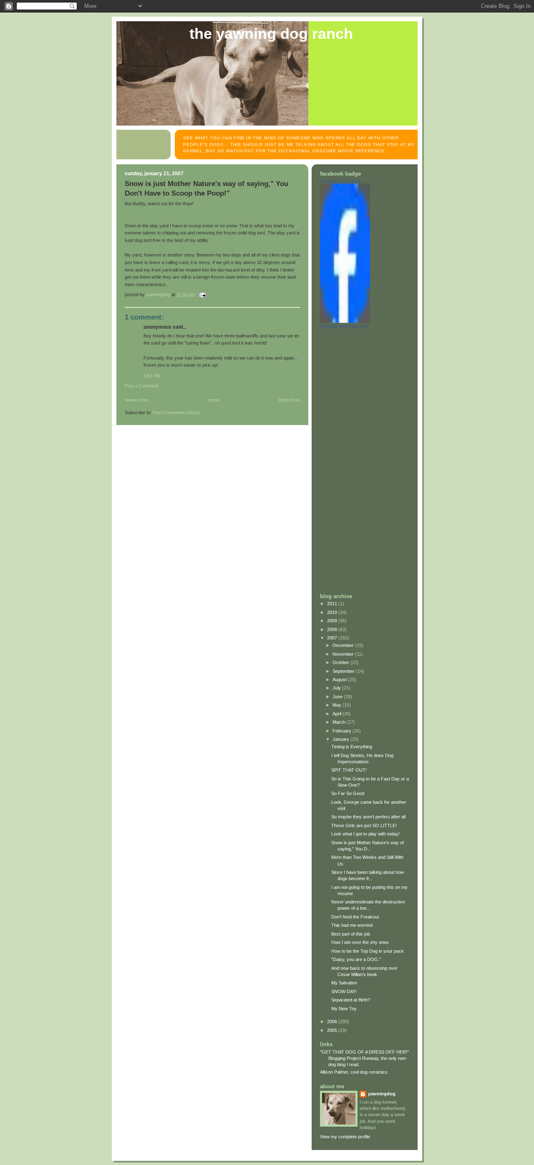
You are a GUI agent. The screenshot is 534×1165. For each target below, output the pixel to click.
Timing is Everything (351, 746)
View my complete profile (345, 1136)
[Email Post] (202, 294)
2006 (332, 1021)
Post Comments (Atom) (176, 412)
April (337, 713)
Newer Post (137, 400)
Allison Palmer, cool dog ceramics (354, 1071)
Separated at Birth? (350, 999)
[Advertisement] (353, 460)
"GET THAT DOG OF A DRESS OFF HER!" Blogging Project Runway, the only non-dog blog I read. (364, 1058)
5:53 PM (152, 375)
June (338, 696)
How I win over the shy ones (360, 942)
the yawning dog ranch (271, 33)
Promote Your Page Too (344, 326)
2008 (332, 629)
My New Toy (344, 1008)
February (342, 730)
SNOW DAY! (344, 991)
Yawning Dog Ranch (340, 181)
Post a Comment (142, 385)
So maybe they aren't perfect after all (368, 816)
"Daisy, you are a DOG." (356, 959)
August (340, 679)
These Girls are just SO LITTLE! (364, 825)
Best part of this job (350, 933)
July (337, 687)
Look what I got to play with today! (365, 833)
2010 (332, 612)
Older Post (289, 400)
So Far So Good (347, 793)
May (337, 704)
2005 (332, 1030)
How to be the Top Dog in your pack (367, 951)
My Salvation (344, 982)
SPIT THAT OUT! (349, 769)
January (341, 739)
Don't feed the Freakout (355, 916)
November (343, 654)
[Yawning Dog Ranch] (345, 321)
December (343, 645)
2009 (332, 620)
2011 (332, 603)
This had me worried (352, 925)
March (339, 722)
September (344, 671)
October (341, 662)
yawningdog (381, 1093)
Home (213, 400)
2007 (332, 637)
